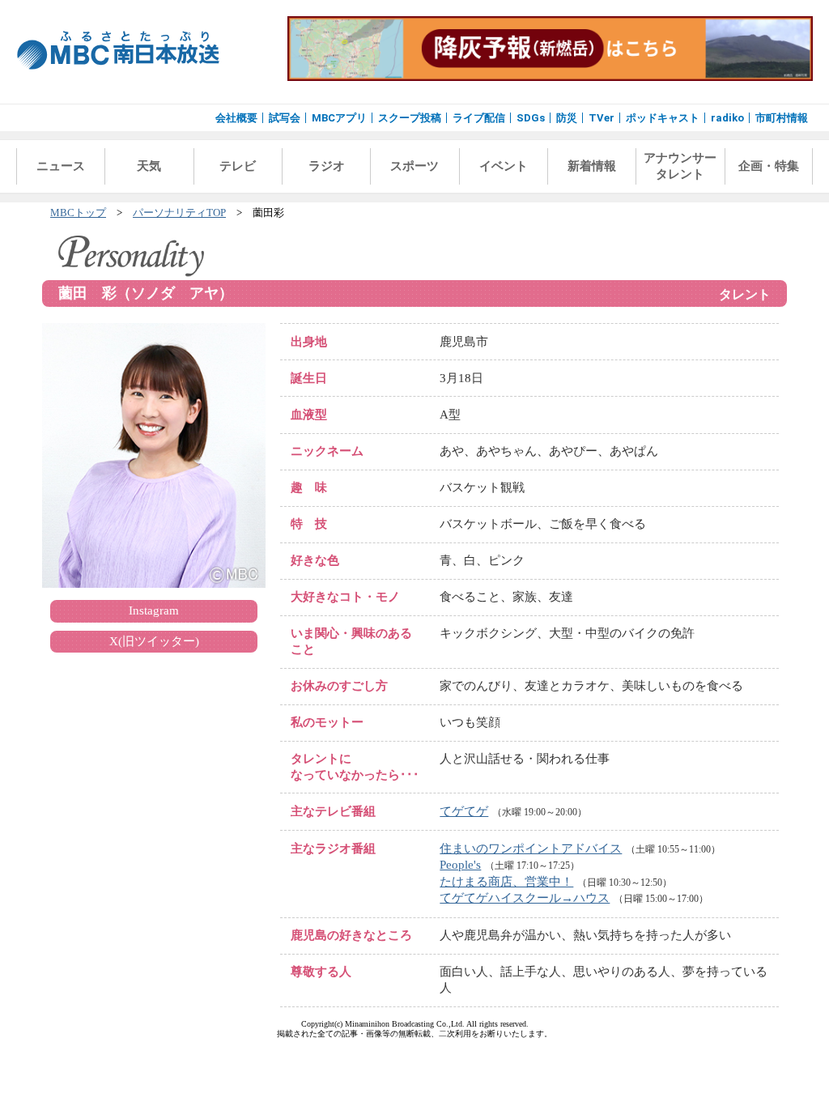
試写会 (284, 118)
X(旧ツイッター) (154, 641)
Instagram (154, 610)
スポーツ (414, 166)
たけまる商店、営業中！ (506, 881)
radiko (727, 118)
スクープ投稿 (409, 118)
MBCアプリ (339, 118)
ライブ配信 (479, 118)
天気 (149, 166)
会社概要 (236, 118)
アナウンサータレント (680, 166)
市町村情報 (781, 118)
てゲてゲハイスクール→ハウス (525, 897)
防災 (566, 118)
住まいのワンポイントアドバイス (531, 848)
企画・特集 (768, 166)
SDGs (531, 118)
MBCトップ (78, 213)
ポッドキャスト (662, 118)
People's (460, 864)
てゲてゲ (464, 811)
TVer (601, 118)
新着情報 (592, 166)
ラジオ (326, 166)
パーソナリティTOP (179, 213)
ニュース (60, 166)
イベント (503, 166)
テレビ (237, 166)
